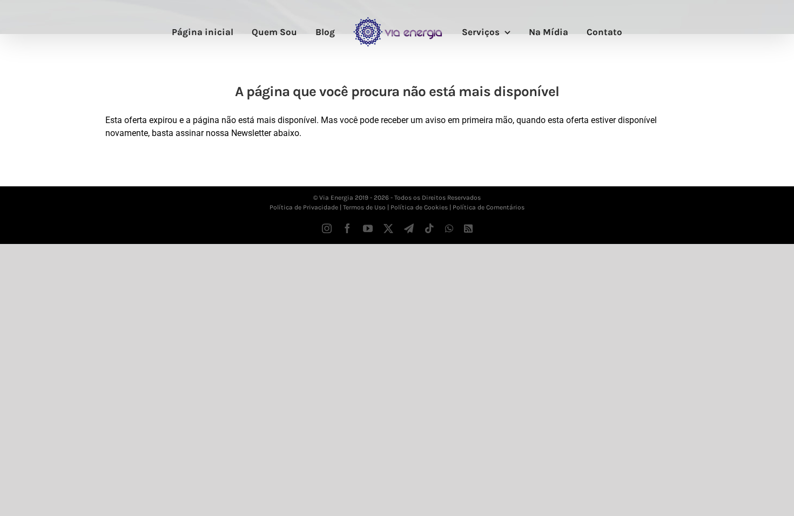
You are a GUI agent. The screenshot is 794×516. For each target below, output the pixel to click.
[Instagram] (327, 228)
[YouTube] (368, 228)
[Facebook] (347, 228)
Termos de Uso (364, 207)
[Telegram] (409, 228)
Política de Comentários (488, 207)
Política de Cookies (419, 207)
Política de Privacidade (304, 207)
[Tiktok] (429, 228)
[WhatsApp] (449, 228)
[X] (388, 228)
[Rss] (468, 228)
